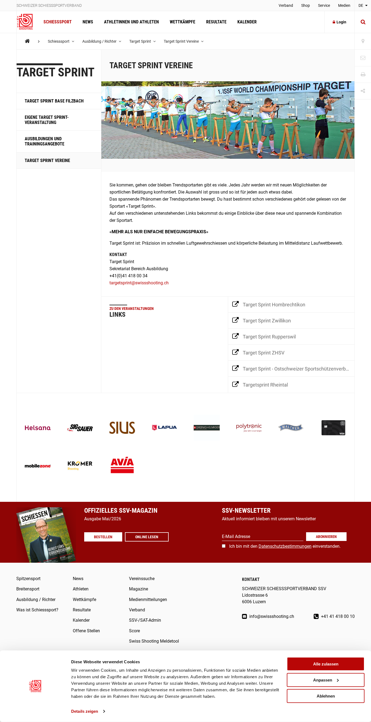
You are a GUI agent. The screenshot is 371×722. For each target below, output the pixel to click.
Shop (305, 5)
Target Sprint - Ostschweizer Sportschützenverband (298, 369)
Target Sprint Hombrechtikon (274, 304)
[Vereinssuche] (363, 41)
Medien (344, 5)
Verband (286, 5)
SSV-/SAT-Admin (145, 620)
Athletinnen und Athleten (131, 21)
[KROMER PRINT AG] (80, 466)
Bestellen (103, 537)
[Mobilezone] (38, 466)
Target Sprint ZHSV (263, 353)
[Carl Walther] (291, 428)
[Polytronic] (249, 428)
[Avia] (122, 466)
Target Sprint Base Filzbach (54, 100)
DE (361, 5)
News (88, 21)
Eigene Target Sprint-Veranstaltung (47, 119)
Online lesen (146, 537)
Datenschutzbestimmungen (285, 546)
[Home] (27, 41)
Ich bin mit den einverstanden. (285, 546)
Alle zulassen (325, 664)
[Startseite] (27, 22)
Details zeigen (84, 711)
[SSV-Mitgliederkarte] (333, 428)
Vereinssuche (142, 578)
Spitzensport (28, 578)
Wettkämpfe (182, 21)
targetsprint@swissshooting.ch (139, 282)
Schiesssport (57, 21)
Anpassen (322, 680)
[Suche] (363, 22)
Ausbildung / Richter (99, 41)
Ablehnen (326, 695)
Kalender (247, 21)
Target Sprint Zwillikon (267, 320)
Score (134, 630)
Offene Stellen (86, 630)
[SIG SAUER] (80, 428)
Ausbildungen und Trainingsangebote (44, 141)
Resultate (216, 21)
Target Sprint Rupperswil (269, 337)
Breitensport (27, 589)
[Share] (363, 91)
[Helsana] (38, 428)
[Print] (363, 74)
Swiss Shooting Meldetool (154, 641)
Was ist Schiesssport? (37, 609)
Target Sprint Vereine (182, 41)
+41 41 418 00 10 (337, 616)
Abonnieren (326, 536)
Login (341, 22)
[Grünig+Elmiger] (207, 428)
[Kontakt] (363, 58)
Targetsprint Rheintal (265, 385)
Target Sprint (140, 41)
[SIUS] (122, 428)
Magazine (138, 589)
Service (324, 5)
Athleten (81, 589)
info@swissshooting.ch (271, 616)
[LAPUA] (164, 428)
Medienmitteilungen (148, 599)
